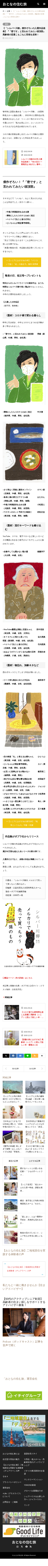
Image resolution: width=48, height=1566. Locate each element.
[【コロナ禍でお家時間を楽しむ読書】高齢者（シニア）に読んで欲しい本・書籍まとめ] (13, 1068)
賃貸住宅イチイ (30, 1454)
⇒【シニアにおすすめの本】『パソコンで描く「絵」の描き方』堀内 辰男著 (22, 262)
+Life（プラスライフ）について (12, 1494)
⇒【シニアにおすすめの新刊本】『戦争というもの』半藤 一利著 (22, 823)
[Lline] (27, 1056)
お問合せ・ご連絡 (10, 1502)
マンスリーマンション (33, 1479)
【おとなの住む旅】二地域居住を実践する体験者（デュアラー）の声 (13, 1468)
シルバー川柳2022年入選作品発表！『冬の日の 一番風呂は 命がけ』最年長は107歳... (31, 162)
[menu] (44, 4)
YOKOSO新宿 (30, 1485)
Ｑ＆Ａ (5, 1476)
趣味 (6, 24)
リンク (27, 1505)
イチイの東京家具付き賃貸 (34, 1472)
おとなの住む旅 (24, 1542)
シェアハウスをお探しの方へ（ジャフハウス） (34, 1497)
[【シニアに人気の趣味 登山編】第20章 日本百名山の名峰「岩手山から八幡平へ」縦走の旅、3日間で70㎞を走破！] (34, 1068)
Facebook (26, 1546)
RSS (31, 1546)
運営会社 (6, 1488)
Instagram (17, 1546)
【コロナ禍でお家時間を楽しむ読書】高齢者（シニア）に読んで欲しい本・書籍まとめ (32, 1015)
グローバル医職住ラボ (33, 1491)
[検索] (38, 4)
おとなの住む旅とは (11, 1454)
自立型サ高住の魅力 (11, 1459)
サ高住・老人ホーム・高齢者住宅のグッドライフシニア (34, 1462)
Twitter (22, 1546)
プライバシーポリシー (12, 1482)
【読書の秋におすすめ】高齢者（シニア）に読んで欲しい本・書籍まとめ (32, 1042)
